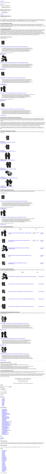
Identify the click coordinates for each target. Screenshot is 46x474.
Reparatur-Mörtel (4, 426)
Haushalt (3, 402)
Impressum (1, 437)
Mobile (3, 404)
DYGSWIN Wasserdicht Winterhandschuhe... (6, 186)
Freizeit (3, 401)
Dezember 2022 (4, 457)
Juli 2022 (3, 461)
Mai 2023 (3, 453)
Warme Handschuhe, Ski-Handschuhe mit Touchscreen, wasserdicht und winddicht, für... (13, 338)
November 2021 (4, 468)
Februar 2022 (4, 465)
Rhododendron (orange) (5, 434)
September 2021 (4, 469)
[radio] (19, 382)
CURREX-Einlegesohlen (5, 417)
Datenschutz (2, 438)
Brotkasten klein (4, 431)
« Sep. (1, 395)
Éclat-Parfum (4, 415)
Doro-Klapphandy (4, 412)
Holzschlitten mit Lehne (5, 418)
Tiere (3, 405)
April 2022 (3, 464)
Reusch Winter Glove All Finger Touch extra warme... (8, 142)
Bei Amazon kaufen (3, 53)
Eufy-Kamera (4, 419)
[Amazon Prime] (12, 99)
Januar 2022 (4, 466)
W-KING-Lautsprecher (5, 416)
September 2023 (4, 450)
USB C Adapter (4, 429)
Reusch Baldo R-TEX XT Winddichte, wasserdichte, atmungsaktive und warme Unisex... (21, 306)
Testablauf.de (2, 4)
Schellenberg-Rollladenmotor (6, 430)
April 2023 (3, 454)
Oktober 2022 (4, 459)
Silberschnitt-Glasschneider (6, 414)
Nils (1, 14)
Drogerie (3, 399)
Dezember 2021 (4, 467)
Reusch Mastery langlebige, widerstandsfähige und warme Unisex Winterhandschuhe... (20, 291)
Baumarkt (3, 398)
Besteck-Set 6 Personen (5, 432)
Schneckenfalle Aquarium (5, 413)
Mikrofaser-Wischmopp (5, 428)
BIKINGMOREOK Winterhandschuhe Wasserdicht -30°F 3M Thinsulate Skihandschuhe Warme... (14, 62)
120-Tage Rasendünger (5, 422)
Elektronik (3, 400)
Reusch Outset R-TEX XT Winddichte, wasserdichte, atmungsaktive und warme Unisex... (13, 77)
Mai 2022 (3, 463)
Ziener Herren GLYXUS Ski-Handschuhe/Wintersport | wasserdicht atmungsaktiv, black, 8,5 (13, 217)
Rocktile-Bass (4, 420)
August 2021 (4, 470)
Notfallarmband (4, 409)
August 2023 (4, 451)
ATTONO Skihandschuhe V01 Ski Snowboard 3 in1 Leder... (9, 177)
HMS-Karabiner (4, 433)
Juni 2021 (3, 471)
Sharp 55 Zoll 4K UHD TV (6, 425)
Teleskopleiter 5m (4, 410)
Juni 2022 (3, 462)
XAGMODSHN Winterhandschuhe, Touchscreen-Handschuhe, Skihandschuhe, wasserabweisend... (14, 323)
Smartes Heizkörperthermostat (6, 424)
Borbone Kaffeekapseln (5, 423)
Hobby (3, 14)
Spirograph (3, 411)
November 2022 (4, 458)
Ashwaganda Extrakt (5, 427)
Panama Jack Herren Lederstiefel (7, 421)
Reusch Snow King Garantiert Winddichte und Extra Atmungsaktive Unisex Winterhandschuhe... (14, 46)
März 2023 (3, 455)
